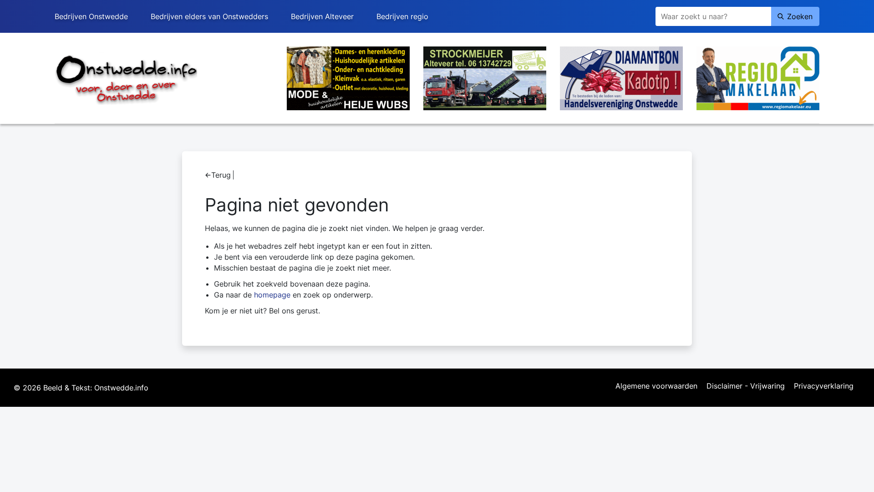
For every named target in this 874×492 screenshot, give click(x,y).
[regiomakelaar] (757, 77)
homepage (272, 294)
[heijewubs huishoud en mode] (348, 77)
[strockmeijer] (484, 77)
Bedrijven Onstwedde (91, 16)
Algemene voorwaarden (656, 386)
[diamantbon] (621, 77)
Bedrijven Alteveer (322, 16)
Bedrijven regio (402, 16)
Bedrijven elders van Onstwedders (209, 16)
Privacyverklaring (824, 386)
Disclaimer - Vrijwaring (745, 386)
